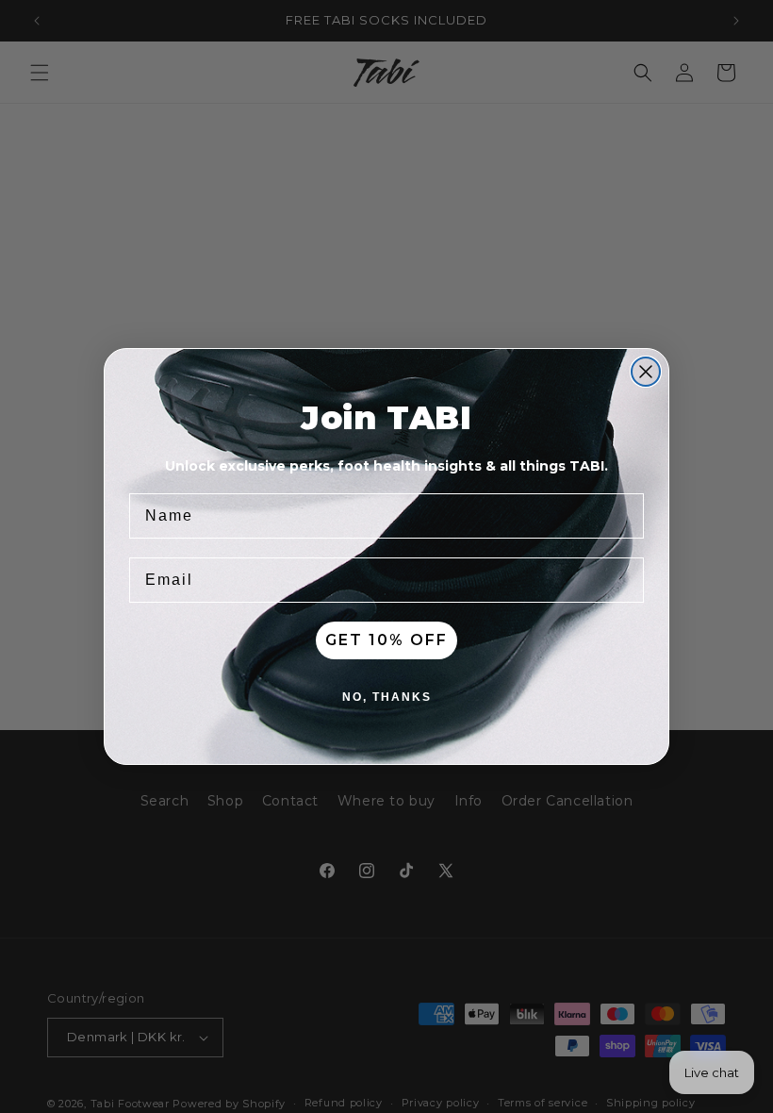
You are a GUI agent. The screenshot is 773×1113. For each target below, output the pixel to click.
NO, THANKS (387, 697)
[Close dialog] (646, 371)
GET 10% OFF (386, 640)
